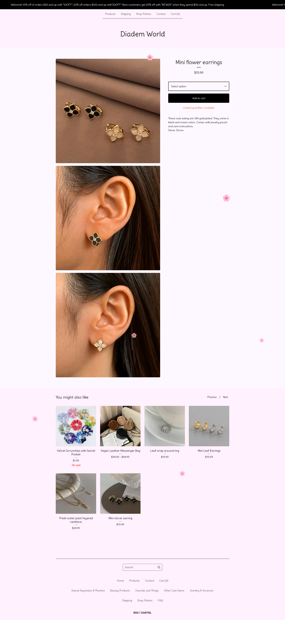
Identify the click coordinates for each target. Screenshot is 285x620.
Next (225, 397)
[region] (142, 4)
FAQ (160, 600)
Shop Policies (143, 14)
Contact (161, 14)
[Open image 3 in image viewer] (108, 325)
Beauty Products (120, 590)
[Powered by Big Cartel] (142, 612)
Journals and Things (147, 590)
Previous (212, 397)
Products (110, 14)
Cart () (175, 14)
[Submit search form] (159, 567)
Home (120, 580)
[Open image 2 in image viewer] (108, 218)
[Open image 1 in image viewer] (108, 111)
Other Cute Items (174, 590)
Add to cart (198, 98)
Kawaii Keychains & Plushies (88, 590)
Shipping (126, 14)
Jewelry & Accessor (202, 590)
